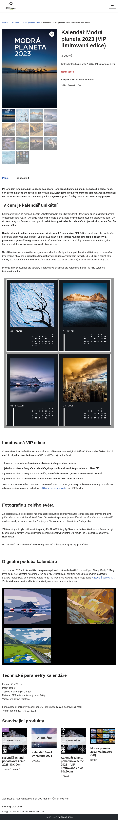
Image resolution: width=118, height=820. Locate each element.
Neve (48, 817)
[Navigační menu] (112, 6)
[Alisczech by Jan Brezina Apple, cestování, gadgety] (10, 6)
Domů (5, 23)
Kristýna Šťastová (101, 577)
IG (112, 577)
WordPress (67, 817)
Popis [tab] (5, 178)
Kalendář (15, 23)
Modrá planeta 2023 (31, 23)
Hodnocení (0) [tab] (22, 178)
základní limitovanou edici (54, 488)
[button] (51, 34)
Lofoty (78, 85)
